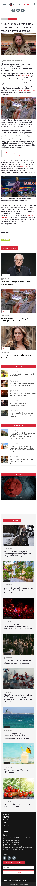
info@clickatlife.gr (12, 845)
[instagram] (18, 10)
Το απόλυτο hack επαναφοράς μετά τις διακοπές (22, 375)
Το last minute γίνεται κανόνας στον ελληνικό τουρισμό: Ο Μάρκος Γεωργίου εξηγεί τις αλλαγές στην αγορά (22, 448)
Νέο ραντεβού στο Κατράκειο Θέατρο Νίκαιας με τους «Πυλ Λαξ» (23, 394)
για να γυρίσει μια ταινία (26, 90)
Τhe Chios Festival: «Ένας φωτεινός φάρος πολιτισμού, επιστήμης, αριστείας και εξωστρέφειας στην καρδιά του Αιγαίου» (22, 435)
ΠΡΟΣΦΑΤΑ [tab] (18, 366)
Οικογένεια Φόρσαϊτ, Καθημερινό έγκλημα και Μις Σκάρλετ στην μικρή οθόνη (21, 414)
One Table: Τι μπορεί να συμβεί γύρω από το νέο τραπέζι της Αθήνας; (22, 384)
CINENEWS (5, 240)
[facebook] (13, 10)
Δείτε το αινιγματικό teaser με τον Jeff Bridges (19, 154)
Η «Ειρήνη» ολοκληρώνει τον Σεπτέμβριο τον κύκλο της (20, 404)
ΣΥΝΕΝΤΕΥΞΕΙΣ (18, 425)
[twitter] (23, 10)
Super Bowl (24, 166)
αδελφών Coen (24, 76)
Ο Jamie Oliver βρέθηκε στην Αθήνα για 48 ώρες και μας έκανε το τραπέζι (22, 461)
